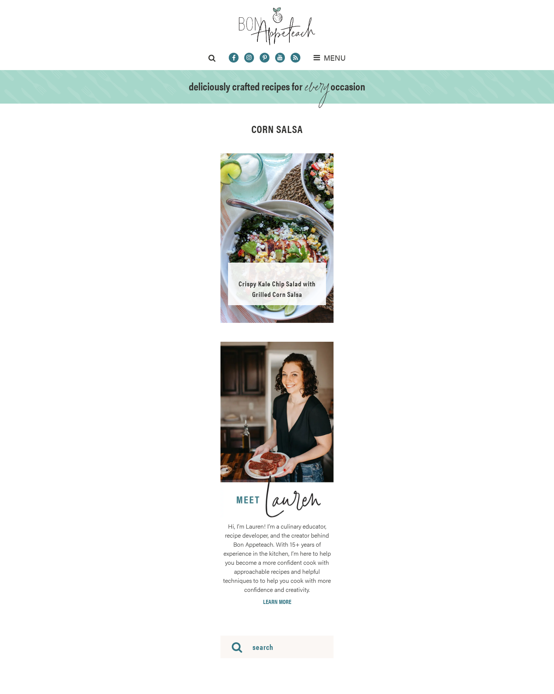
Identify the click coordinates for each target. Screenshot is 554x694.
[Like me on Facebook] (234, 58)
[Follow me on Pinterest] (264, 58)
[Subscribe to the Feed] (295, 58)
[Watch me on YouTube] (280, 58)
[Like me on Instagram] (249, 58)
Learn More (277, 601)
